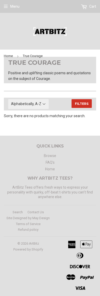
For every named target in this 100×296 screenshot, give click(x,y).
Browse (50, 156)
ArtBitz (34, 243)
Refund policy (28, 230)
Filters (81, 104)
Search (18, 212)
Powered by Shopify (28, 249)
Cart (92, 6)
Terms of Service (28, 224)
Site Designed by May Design (28, 218)
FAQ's (50, 162)
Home (8, 56)
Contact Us (35, 212)
